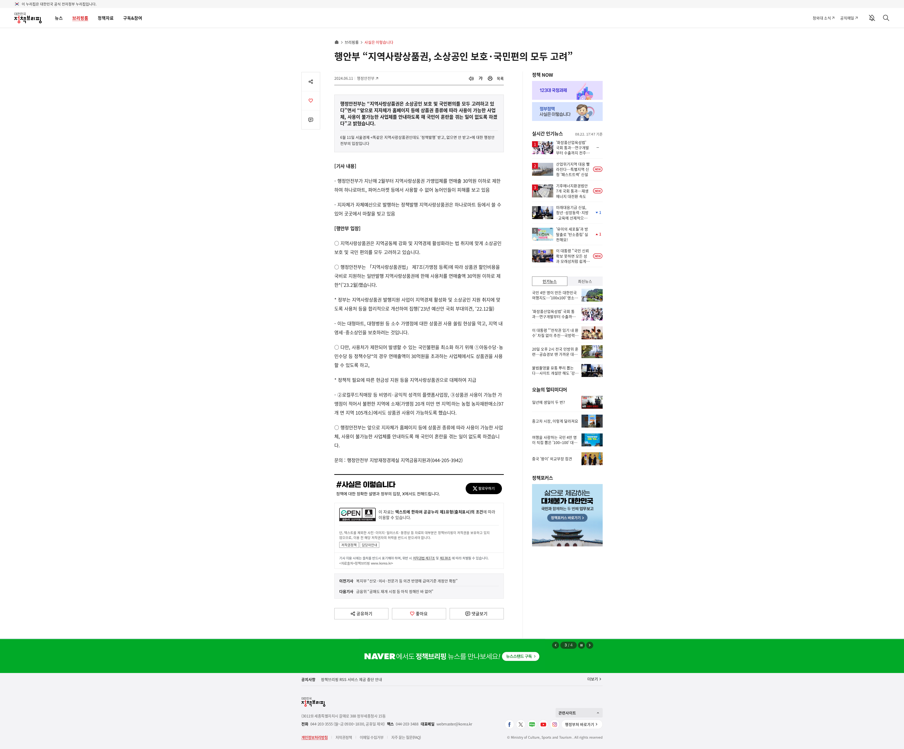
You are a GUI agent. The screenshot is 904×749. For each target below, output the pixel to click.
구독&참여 (132, 18)
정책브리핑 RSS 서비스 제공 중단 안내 (351, 679)
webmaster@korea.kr (454, 724)
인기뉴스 (550, 281)
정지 (581, 645)
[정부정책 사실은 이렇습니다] (567, 111)
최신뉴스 (585, 281)
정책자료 (106, 18)
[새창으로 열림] (490, 78)
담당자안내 (369, 544)
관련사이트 (567, 713)
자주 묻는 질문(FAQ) (406, 737)
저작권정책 (349, 544)
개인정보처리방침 (314, 737)
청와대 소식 (822, 18)
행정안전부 (367, 78)
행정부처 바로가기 (579, 724)
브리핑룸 (80, 18)
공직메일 (847, 18)
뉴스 (59, 18)
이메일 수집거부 (371, 737)
